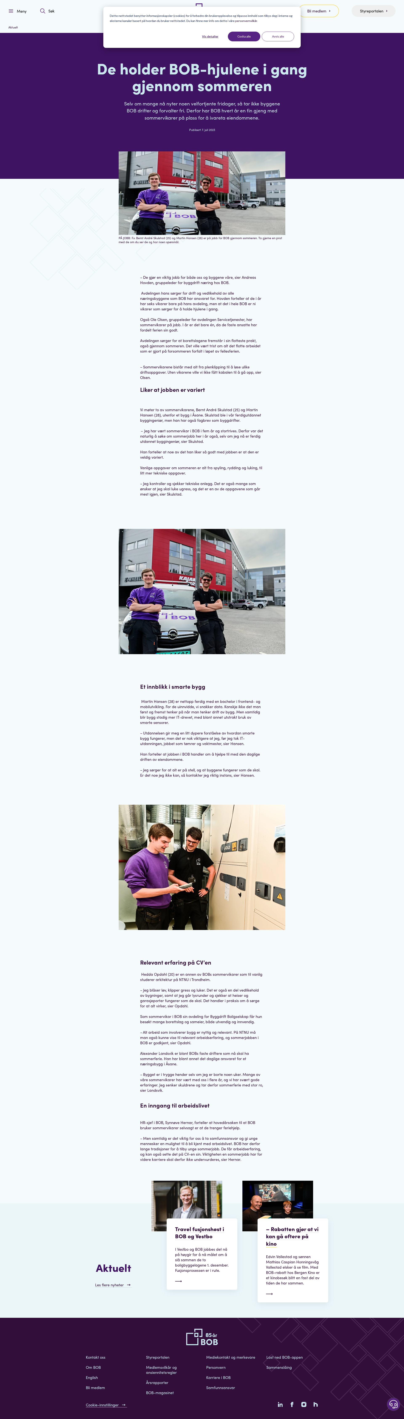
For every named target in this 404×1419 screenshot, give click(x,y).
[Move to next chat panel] (393, 1404)
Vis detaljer (210, 36)
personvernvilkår (246, 21)
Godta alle (244, 36)
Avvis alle (278, 36)
